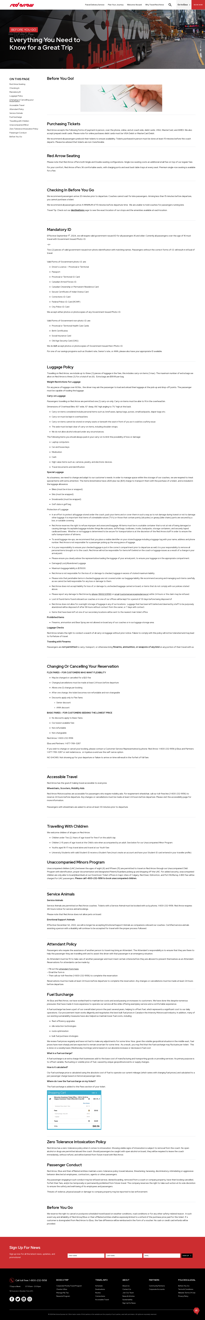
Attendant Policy (16, 109)
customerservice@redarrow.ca (134, 594)
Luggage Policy (16, 96)
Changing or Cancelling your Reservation (21, 100)
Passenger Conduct (18, 132)
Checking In (14, 88)
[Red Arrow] (21, 4)
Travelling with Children (19, 121)
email (116, 594)
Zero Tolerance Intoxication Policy (23, 129)
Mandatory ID (15, 92)
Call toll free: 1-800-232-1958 (31, 1280)
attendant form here (69, 969)
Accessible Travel (16, 105)
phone (95, 594)
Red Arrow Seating (17, 84)
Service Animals (16, 113)
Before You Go (15, 136)
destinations (77, 210)
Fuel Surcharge (15, 117)
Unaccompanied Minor (19, 125)
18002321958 (105, 594)
